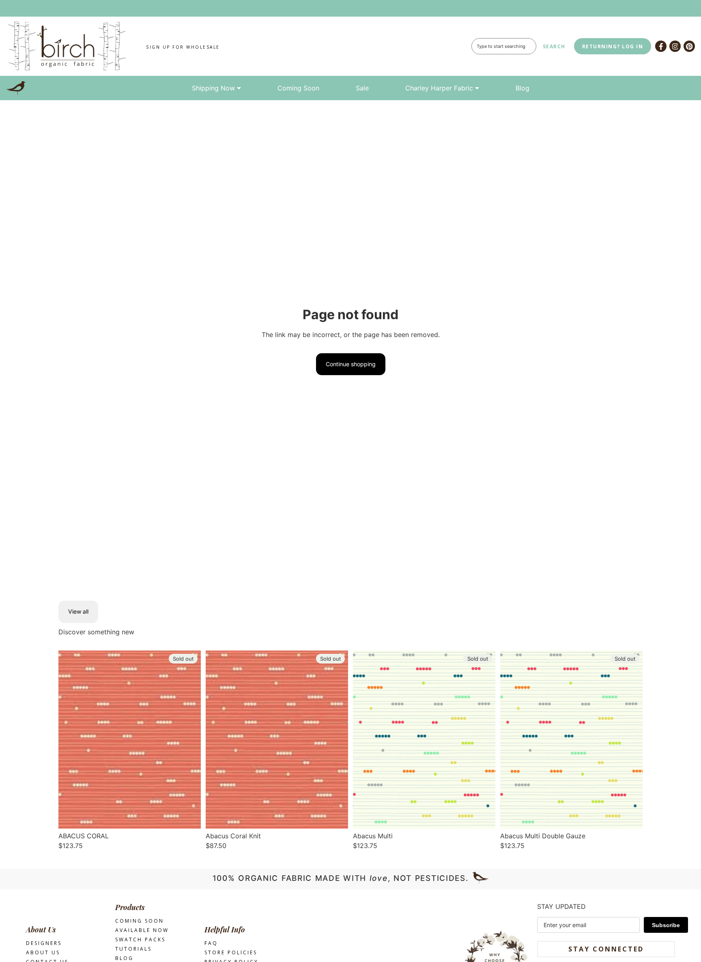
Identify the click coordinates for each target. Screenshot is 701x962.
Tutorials (133, 948)
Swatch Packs (140, 939)
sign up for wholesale (183, 47)
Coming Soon (298, 88)
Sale (362, 88)
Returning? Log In (612, 46)
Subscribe (666, 925)
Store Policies (230, 952)
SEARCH (554, 46)
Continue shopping (351, 364)
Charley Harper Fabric (439, 88)
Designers (44, 943)
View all (78, 611)
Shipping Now (213, 88)
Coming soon (139, 920)
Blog (522, 88)
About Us (43, 952)
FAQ (211, 943)
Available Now (142, 930)
